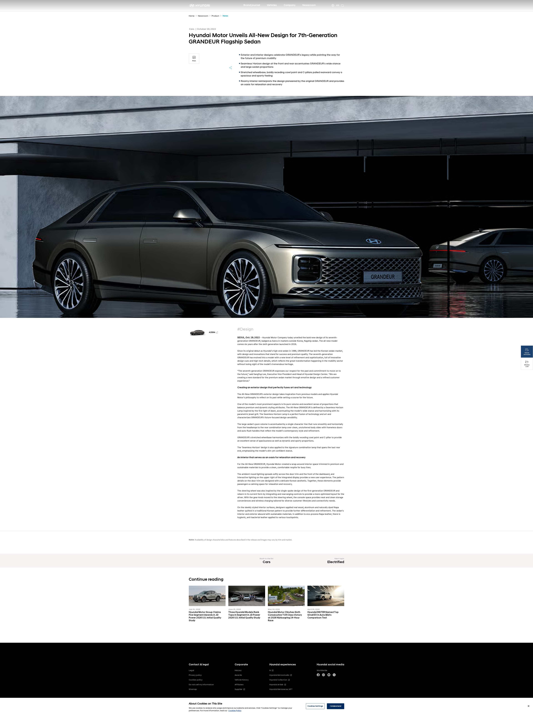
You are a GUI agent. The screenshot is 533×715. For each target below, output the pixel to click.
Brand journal (251, 5)
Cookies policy (196, 680)
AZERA (212, 332)
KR (337, 5)
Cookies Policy (234, 711)
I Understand (335, 706)
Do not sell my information (201, 684)
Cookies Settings (315, 706)
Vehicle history (241, 680)
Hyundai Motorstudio (279, 675)
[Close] (529, 706)
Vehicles (272, 5)
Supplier (238, 689)
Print (194, 61)
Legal (191, 670)
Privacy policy (195, 675)
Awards (238, 675)
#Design (245, 329)
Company (290, 5)
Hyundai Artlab (276, 684)
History (238, 670)
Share (230, 68)
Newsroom (309, 5)
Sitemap (193, 689)
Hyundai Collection (278, 680)
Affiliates (239, 684)
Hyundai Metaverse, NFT (280, 689)
